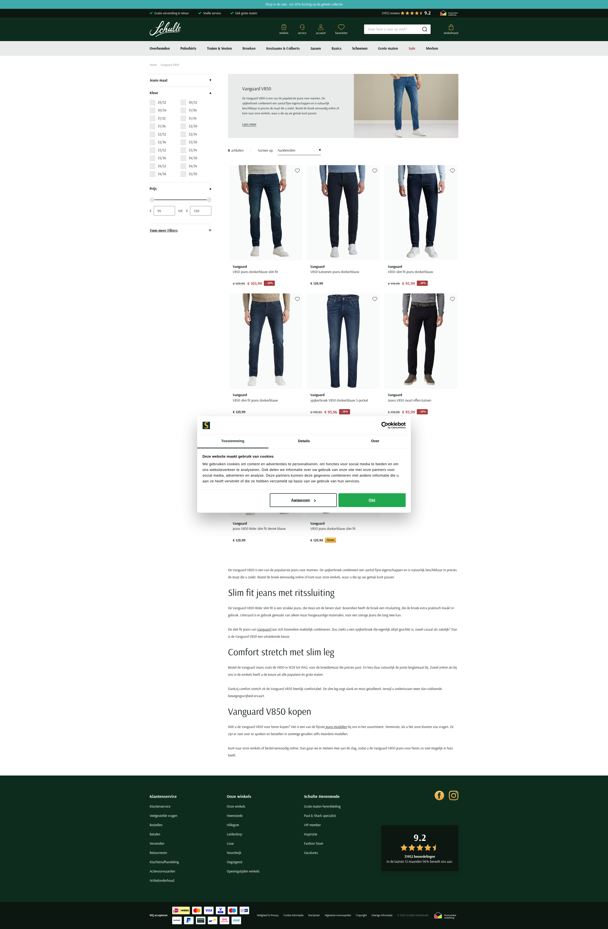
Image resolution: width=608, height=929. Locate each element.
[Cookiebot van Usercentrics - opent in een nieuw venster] (385, 425)
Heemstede (234, 815)
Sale (412, 48)
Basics (337, 48)
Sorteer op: (266, 150)
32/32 (162, 134)
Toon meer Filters (164, 230)
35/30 (193, 174)
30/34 (162, 110)
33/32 (162, 150)
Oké (372, 500)
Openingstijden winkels (243, 871)
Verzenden (157, 843)
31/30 (193, 110)
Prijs (153, 188)
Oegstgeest (234, 862)
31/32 (162, 118)
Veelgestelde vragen (163, 815)
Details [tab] (304, 441)
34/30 (193, 158)
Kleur (154, 93)
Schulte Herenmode (322, 796)
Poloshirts (188, 48)
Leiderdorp (234, 834)
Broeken (249, 48)
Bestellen (156, 825)
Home (153, 65)
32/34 (193, 134)
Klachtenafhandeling (164, 862)
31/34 (192, 118)
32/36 (162, 142)
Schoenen (359, 48)
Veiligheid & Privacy (268, 915)
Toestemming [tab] (232, 441)
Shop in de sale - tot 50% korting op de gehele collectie (304, 4)
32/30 (193, 126)
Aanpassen (300, 500)
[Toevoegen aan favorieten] (297, 171)
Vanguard (264, 629)
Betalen (155, 834)
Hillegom (233, 825)
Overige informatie (382, 915)
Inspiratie (310, 834)
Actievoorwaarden (162, 871)
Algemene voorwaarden (338, 915)
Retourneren (158, 852)
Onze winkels (239, 796)
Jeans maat (159, 80)
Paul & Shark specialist (320, 815)
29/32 (162, 102)
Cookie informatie (293, 915)
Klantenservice (163, 796)
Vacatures (311, 852)
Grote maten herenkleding (322, 806)
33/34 (193, 150)
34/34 (193, 166)
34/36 (162, 174)
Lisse (230, 843)
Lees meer (249, 124)
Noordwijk (234, 852)
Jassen (315, 48)
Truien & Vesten (219, 48)
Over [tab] (375, 441)
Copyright (361, 915)
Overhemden (160, 48)
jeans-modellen (336, 726)
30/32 (193, 102)
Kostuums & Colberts (283, 48)
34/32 (162, 166)
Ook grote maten (246, 13)
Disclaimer (314, 915)
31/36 (162, 126)
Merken (432, 48)
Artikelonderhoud (162, 880)
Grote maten (388, 48)
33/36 (162, 158)
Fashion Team (313, 843)
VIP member (312, 825)
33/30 (193, 142)
